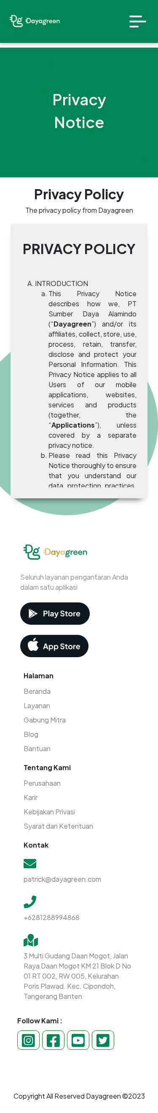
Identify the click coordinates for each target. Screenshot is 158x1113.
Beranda (37, 691)
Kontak (36, 844)
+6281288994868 (52, 917)
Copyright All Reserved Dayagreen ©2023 (79, 1096)
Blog (31, 734)
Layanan (37, 705)
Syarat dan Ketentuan (58, 825)
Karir (30, 797)
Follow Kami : (39, 1020)
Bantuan (37, 748)
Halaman (39, 675)
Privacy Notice (79, 110)
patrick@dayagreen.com (62, 879)
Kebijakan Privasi (49, 811)
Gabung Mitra (45, 719)
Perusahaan (42, 783)
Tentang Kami (47, 767)
